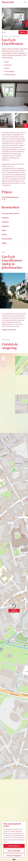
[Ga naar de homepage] (8, 2)
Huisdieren (5, 218)
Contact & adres (9, 74)
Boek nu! (23, 32)
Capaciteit (5, 222)
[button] (14, 611)
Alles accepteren (14, 846)
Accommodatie (7, 239)
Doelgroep (5, 226)
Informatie (7, 65)
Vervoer (4, 234)
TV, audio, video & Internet (10, 213)
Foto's (6, 62)
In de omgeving (9, 71)
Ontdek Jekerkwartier (9, 329)
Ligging (6, 68)
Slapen (4, 230)
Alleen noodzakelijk (14, 851)
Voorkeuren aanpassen (14, 855)
